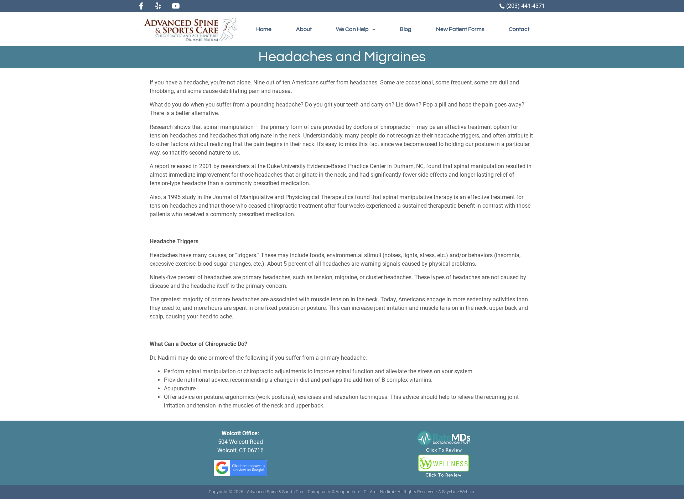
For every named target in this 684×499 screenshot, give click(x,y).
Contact (519, 29)
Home (263, 29)
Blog (405, 29)
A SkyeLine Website (456, 491)
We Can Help (352, 29)
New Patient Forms (460, 29)
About (304, 29)
